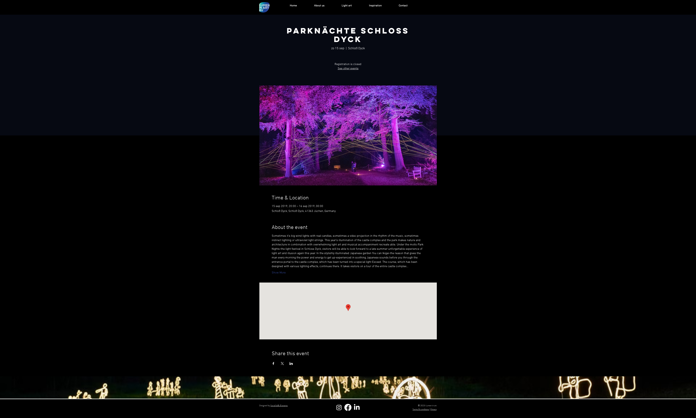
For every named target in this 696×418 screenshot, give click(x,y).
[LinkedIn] (356, 407)
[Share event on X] (282, 363)
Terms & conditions (421, 409)
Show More (279, 273)
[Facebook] (347, 407)
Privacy (433, 409)
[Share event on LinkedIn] (291, 363)
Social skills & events (279, 405)
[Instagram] (339, 407)
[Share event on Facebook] (273, 363)
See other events (348, 68)
